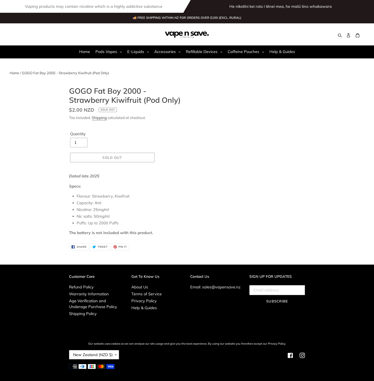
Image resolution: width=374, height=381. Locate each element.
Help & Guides (144, 307)
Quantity (78, 133)
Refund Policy (81, 287)
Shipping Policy (83, 313)
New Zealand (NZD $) (93, 354)
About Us (139, 287)
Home (14, 73)
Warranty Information (89, 293)
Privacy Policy (144, 300)
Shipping (99, 117)
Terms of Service (146, 293)
